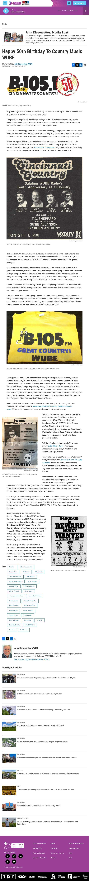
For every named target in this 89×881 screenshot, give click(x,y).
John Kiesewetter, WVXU (23, 64)
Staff (70, 858)
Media (4, 24)
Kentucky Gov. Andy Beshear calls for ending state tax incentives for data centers (48, 773)
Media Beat (13, 572)
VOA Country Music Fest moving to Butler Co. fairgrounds (39, 693)
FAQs (70, 853)
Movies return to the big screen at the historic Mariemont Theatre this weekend (47, 757)
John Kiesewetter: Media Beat (47, 32)
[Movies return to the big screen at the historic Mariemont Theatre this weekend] (9, 758)
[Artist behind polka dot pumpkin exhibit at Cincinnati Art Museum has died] (9, 790)
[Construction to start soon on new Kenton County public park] (9, 726)
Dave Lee (27, 620)
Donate (80, 3)
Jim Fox (12, 630)
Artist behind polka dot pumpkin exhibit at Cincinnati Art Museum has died (45, 789)
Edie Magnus (14, 620)
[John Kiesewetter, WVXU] (7, 651)
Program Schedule (39, 853)
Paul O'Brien (30, 625)
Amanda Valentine (16, 596)
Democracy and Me (57, 853)
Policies (53, 858)
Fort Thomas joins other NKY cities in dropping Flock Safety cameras (43, 709)
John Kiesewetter (26, 567)
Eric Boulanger (14, 625)
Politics (19, 770)
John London (14, 606)
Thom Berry (13, 615)
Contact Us (54, 848)
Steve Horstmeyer (15, 581)
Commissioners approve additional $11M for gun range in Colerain (42, 741)
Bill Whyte (30, 577)
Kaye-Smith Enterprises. (44, 147)
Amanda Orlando (34, 596)
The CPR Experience (39, 843)
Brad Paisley (32, 581)
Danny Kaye (13, 586)
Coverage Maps (74, 848)
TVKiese (26, 572)
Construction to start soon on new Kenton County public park (40, 725)
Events (53, 843)
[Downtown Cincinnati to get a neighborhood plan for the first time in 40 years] (9, 678)
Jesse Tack (28, 591)
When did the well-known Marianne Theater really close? (38, 805)
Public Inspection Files (76, 843)
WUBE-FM (38, 572)
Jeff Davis (23, 630)
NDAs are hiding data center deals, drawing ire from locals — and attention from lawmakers (47, 822)
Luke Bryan (13, 610)
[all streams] (86, 11)
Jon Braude (28, 615)
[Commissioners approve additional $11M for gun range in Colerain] (9, 742)
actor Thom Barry (55, 445)
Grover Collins (29, 586)
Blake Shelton (14, 591)
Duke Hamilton (29, 606)
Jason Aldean (28, 610)
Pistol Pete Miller (30, 601)
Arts (18, 786)
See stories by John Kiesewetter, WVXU (31, 659)
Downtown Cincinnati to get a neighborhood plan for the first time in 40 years (46, 677)
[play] (6, 11)
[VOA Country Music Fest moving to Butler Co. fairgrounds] (9, 694)
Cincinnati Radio (15, 577)
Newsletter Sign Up (39, 858)
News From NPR (22, 818)
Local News (21, 674)
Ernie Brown (13, 601)
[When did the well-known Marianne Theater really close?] (9, 806)
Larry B (39, 620)
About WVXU (37, 848)
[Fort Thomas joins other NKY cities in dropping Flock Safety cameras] (9, 710)
